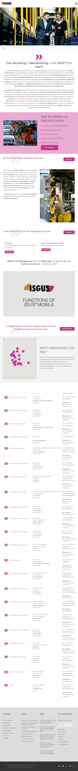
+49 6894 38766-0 (69, 518)
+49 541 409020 (69, 463)
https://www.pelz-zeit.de (68, 480)
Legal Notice (61, 729)
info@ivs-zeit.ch (66, 687)
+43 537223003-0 (69, 671)
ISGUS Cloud (6, 735)
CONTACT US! (69, 159)
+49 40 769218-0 (69, 410)
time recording (64, 103)
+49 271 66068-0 (69, 491)
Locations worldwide (63, 744)
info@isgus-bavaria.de (68, 590)
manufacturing (38, 71)
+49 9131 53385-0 (69, 630)
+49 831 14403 (68, 614)
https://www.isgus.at (67, 660)
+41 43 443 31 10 (69, 685)
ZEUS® (14, 90)
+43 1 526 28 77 (68, 656)
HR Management (7, 723)
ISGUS (28, 90)
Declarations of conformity (28, 739)
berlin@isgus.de (66, 399)
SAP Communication (8, 733)
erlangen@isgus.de (67, 632)
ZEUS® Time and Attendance (18, 172)
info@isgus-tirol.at (67, 673)
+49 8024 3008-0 (69, 588)
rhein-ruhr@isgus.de (67, 436)
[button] (23, 351)
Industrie (68, 73)
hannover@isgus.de (67, 425)
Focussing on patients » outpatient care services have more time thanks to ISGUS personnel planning (47, 745)
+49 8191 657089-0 (69, 601)
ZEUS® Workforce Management (33, 105)
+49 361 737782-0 (69, 643)
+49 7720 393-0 (68, 559)
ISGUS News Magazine (27, 734)
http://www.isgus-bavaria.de (69, 592)
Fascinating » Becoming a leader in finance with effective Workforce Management (48, 722)
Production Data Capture (9, 728)
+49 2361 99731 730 (69, 448)
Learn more (8, 252)
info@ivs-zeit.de (66, 546)
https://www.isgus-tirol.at (69, 675)
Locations (60, 736)
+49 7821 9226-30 (69, 544)
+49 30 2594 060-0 (69, 397)
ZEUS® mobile (17, 194)
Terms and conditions (63, 741)
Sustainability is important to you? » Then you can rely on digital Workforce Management (47, 752)
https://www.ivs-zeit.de (68, 548)
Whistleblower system (27, 736)
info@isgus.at (66, 658)
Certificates (61, 739)
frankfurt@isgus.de (67, 508)
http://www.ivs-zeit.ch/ (68, 688)
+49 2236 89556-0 (69, 476)
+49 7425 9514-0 (69, 573)
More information (67, 328)
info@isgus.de (66, 561)
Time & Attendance (8, 720)
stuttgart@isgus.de (67, 533)
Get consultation (49, 147)
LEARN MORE (69, 232)
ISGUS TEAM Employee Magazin (29, 731)
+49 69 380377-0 (69, 506)
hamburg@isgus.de (67, 412)
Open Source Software (27, 741)
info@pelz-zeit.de (67, 478)
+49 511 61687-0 (69, 423)
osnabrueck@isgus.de (68, 465)
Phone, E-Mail (61, 734)
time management (52, 90)
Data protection (62, 731)
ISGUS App (5, 738)
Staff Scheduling (7, 730)
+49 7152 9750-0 (69, 531)
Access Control (7, 725)
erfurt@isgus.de (66, 645)
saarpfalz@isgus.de (67, 520)
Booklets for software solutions (29, 720)
